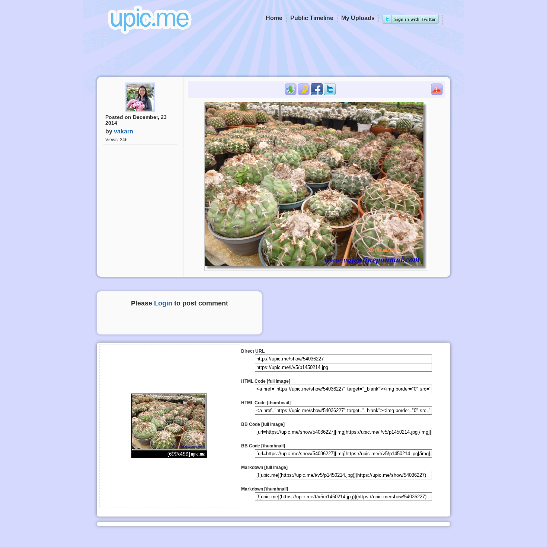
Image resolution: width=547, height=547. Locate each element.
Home (274, 18)
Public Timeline (311, 18)
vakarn (123, 131)
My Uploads (358, 18)
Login (163, 303)
